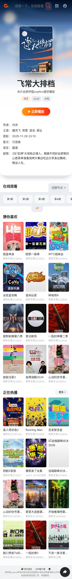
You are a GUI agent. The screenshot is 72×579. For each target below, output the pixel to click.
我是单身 (8, 254)
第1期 (10, 199)
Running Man (34, 429)
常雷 (25, 130)
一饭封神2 (32, 553)
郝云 (39, 130)
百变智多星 (55, 429)
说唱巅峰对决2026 (58, 470)
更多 (61, 392)
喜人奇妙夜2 (11, 429)
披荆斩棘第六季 (13, 336)
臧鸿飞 (16, 130)
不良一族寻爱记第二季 (58, 553)
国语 (15, 147)
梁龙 (32, 130)
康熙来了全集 (34, 470)
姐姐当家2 (9, 377)
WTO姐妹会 (55, 254)
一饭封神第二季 (58, 336)
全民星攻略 (10, 295)
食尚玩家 (31, 295)
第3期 (41, 199)
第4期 (57, 199)
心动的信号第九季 (58, 377)
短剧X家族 (9, 470)
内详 (15, 124)
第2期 (26, 199)
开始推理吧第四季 (58, 511)
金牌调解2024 (35, 377)
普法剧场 (31, 336)
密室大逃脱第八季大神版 (36, 511)
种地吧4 (53, 295)
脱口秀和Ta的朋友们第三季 (13, 553)
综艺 (26, 98)
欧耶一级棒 (33, 254)
